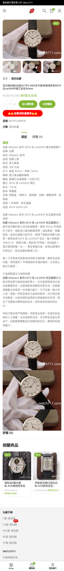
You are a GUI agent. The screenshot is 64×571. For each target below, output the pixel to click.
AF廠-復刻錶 (10, 536)
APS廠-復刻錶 (10, 530)
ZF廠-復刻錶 (10, 542)
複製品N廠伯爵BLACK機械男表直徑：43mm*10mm (14, 485)
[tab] (24, 136)
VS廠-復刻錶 (10, 524)
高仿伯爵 (16, 78)
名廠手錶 (8, 512)
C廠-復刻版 (9, 518)
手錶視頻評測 (10, 557)
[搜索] (44, 10)
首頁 (5, 78)
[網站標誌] (32, 10)
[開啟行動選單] (4, 10)
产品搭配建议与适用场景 (16, 273)
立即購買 (47, 103)
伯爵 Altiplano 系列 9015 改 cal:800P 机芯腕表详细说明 (32, 216)
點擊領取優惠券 (23, 113)
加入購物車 (28, 103)
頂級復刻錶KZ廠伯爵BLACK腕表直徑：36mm (46, 485)
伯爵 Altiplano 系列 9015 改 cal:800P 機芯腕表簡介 (32, 147)
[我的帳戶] (59, 10)
